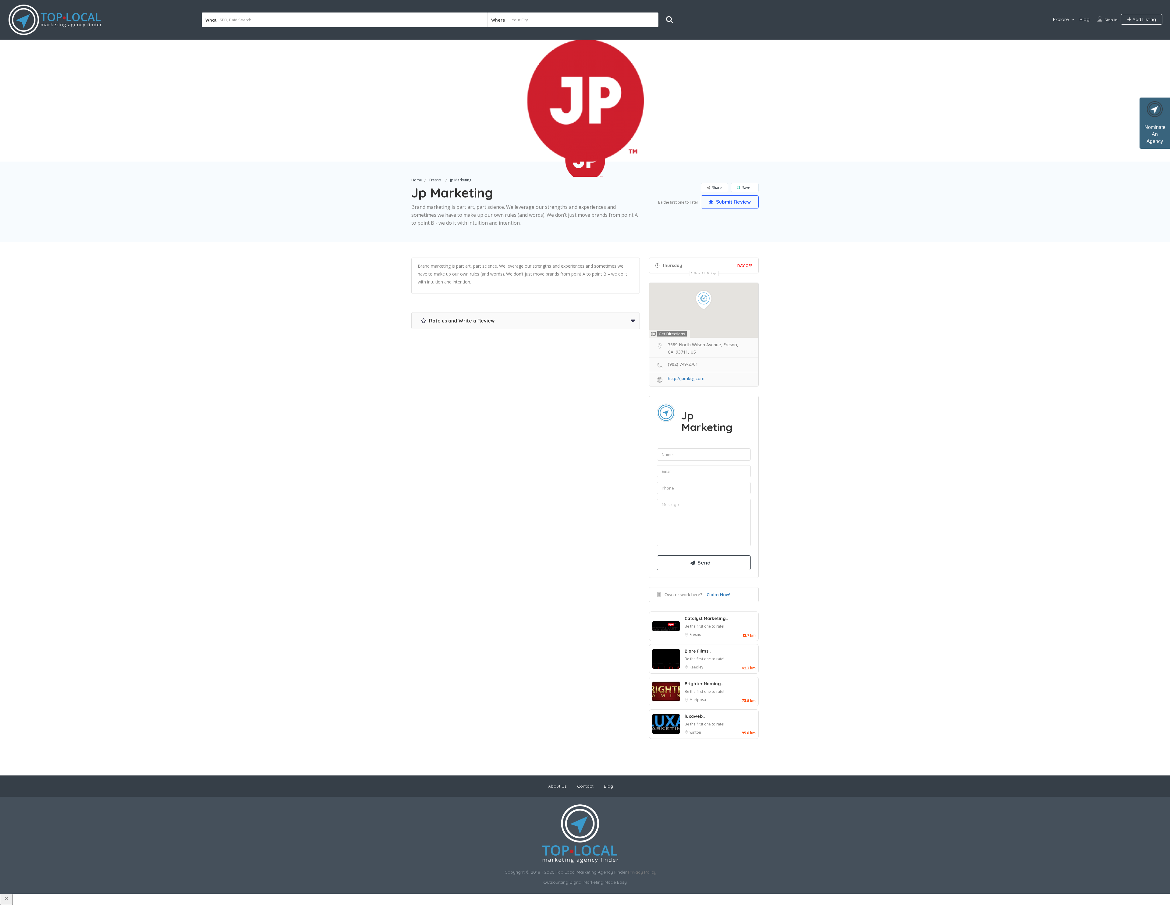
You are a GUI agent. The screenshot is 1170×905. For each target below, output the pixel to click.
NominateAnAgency (1154, 134)
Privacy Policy (642, 872)
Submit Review (733, 202)
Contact (585, 786)
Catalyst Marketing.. (706, 618)
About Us (557, 786)
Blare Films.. (698, 651)
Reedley (696, 667)
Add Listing (1143, 19)
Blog (1085, 19)
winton (695, 732)
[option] (585, 101)
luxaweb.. (695, 716)
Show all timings (705, 273)
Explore (1061, 19)
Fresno (435, 180)
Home (416, 180)
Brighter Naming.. (704, 683)
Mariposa (698, 699)
